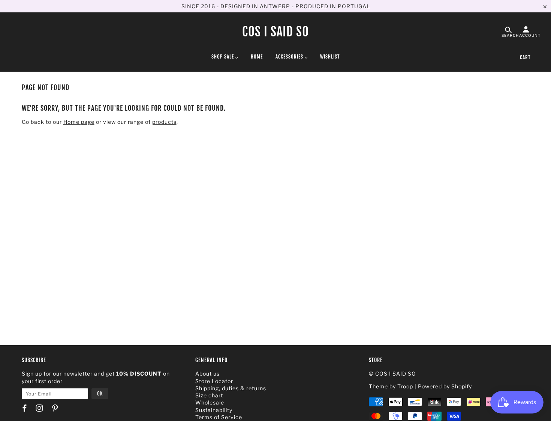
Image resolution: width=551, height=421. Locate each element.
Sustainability (213, 410)
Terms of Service (218, 417)
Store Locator (214, 381)
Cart (525, 57)
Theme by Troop (391, 386)
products (164, 122)
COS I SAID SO (275, 31)
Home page (78, 122)
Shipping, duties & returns (230, 388)
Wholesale (209, 402)
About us (207, 373)
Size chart (209, 395)
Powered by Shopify (445, 386)
